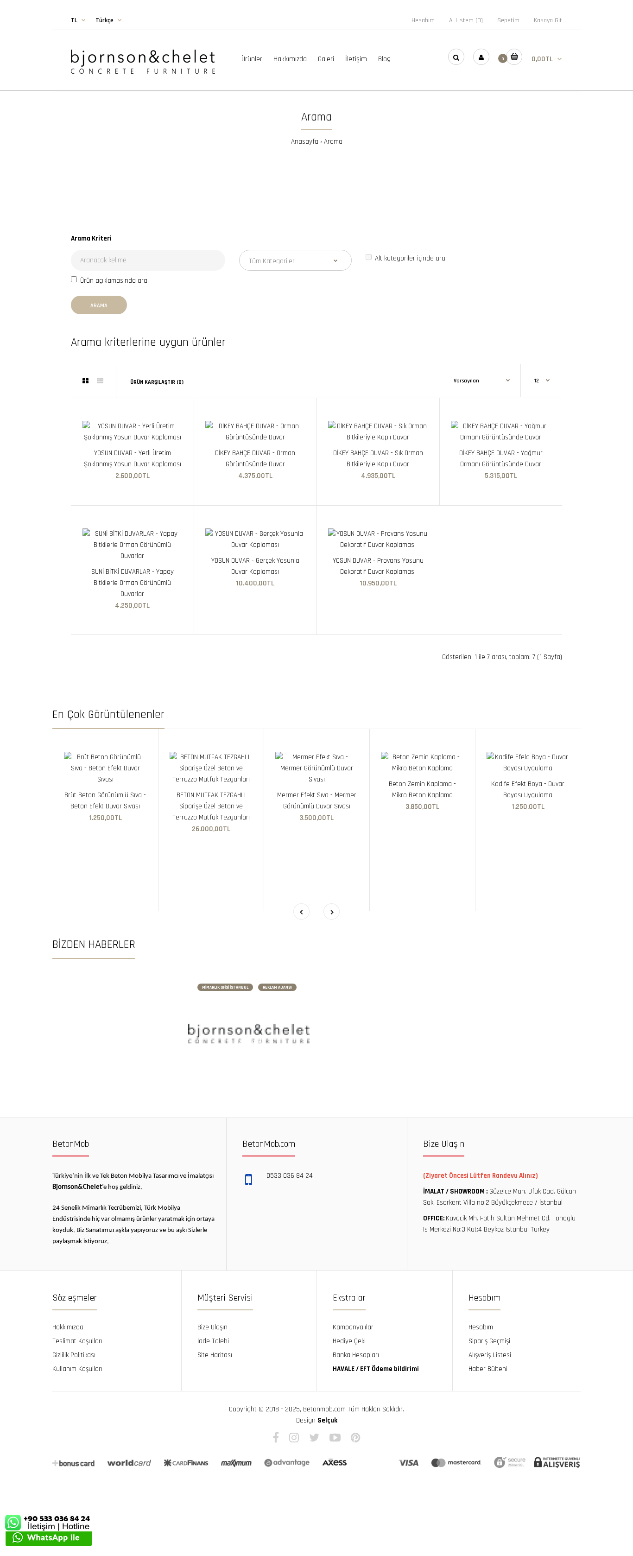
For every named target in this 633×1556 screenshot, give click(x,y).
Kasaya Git (548, 20)
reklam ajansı (277, 987)
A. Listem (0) (466, 20)
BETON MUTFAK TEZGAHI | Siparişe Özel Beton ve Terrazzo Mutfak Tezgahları (211, 806)
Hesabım (423, 20)
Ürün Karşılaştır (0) (157, 382)
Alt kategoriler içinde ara (410, 258)
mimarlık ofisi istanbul (225, 987)
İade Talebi (213, 1341)
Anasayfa (304, 141)
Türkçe (104, 20)
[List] (100, 381)
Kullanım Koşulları (77, 1369)
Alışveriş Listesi (489, 1355)
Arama (333, 141)
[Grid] (85, 381)
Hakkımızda (67, 1327)
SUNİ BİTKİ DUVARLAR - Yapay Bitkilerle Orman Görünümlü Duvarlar (132, 582)
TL (74, 20)
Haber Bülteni (487, 1369)
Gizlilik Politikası (73, 1355)
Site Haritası (214, 1355)
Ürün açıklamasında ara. (114, 280)
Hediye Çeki (349, 1341)
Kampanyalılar (353, 1327)
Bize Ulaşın (212, 1327)
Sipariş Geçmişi (489, 1341)
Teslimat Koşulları (77, 1341)
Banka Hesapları (356, 1355)
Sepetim (508, 20)
